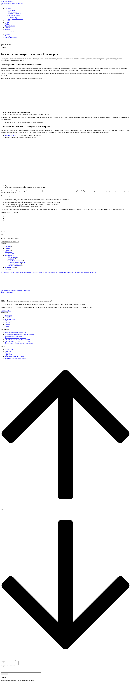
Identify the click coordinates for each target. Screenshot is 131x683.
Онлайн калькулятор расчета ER (15, 332)
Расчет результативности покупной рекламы (19, 334)
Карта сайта (8, 355)
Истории (11, 259)
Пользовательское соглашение (14, 356)
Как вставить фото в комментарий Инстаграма (16, 272)
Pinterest (7, 27)
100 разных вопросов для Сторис (15, 338)
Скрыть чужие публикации (14, 336)
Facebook (8, 20)
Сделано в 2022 (6, 311)
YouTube (7, 24)
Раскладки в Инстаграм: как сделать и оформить (48, 272)
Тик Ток (7, 269)
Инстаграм (8, 255)
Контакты (8, 351)
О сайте (7, 353)
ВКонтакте (8, 29)
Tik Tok (7, 22)
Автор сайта (9, 349)
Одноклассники (10, 26)
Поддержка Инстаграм (15, 19)
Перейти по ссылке (11, 135)
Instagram (8, 8)
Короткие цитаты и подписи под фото (17, 339)
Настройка (11, 10)
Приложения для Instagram (17, 262)
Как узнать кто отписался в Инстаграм (17, 341)
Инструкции (12, 12)
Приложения (12, 17)
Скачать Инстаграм (14, 13)
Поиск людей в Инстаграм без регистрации (19, 343)
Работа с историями (14, 15)
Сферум (11, 31)
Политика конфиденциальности (15, 358)
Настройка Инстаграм (15, 260)
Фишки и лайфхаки (14, 265)
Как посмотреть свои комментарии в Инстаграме (80, 272)
